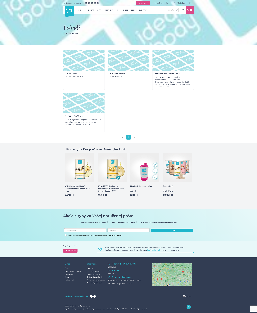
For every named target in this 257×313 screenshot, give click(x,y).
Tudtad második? (118, 73)
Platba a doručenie (93, 274)
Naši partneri (69, 280)
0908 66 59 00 (92, 3)
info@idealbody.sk (153, 250)
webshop (71, 250)
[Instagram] (94, 296)
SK (190, 3)
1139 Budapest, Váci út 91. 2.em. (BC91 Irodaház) (124, 280)
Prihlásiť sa (181, 3)
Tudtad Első (71, 73)
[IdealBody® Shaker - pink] (144, 167)
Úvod (66, 268)
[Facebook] (91, 296)
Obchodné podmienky (94, 283)
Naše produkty (94, 10)
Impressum (69, 274)
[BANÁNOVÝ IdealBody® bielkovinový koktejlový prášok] (112, 167)
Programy (108, 10)
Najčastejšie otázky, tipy (95, 277)
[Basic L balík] (177, 167)
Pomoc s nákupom (93, 271)
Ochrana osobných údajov (96, 280)
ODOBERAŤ (172, 230)
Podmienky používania (73, 271)
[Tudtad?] (84, 61)
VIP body (90, 268)
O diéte (81, 10)
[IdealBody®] (69, 10)
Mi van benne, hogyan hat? (167, 73)
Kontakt (67, 277)
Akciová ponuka (162, 3)
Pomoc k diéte (122, 10)
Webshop (143, 3)
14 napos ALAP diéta (75, 116)
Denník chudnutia (139, 10)
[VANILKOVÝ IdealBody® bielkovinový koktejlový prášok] (79, 167)
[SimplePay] (187, 296)
